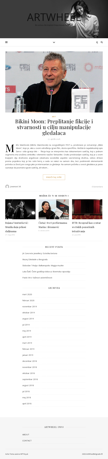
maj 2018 (26, 397)
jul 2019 (26, 324)
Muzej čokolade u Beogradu (35, 259)
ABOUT (25, 434)
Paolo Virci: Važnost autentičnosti (37, 277)
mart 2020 (27, 294)
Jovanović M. (15, 186)
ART (54, 117)
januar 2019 (27, 355)
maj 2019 (26, 330)
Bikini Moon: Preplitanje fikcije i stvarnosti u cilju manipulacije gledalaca (54, 127)
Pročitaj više (54, 177)
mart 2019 (27, 343)
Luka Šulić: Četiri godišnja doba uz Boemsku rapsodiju (46, 271)
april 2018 (26, 403)
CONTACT (27, 440)
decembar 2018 (29, 361)
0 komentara (97, 186)
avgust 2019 (28, 318)
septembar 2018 (30, 379)
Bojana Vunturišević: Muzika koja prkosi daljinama (16, 227)
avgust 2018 (28, 385)
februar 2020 (28, 300)
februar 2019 (28, 349)
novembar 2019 (29, 306)
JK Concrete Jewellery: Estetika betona (39, 253)
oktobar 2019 (28, 312)
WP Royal (24, 454)
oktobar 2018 (28, 373)
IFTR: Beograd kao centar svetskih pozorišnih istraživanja (86, 227)
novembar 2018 (29, 367)
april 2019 (26, 336)
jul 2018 (26, 391)
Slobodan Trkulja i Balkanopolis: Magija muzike (43, 265)
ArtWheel (54, 17)
